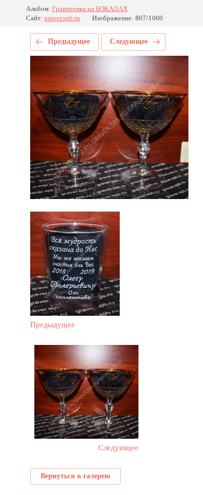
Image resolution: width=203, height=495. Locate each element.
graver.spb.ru (62, 18)
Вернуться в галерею (75, 476)
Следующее (129, 41)
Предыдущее (69, 41)
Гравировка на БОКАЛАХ (90, 9)
